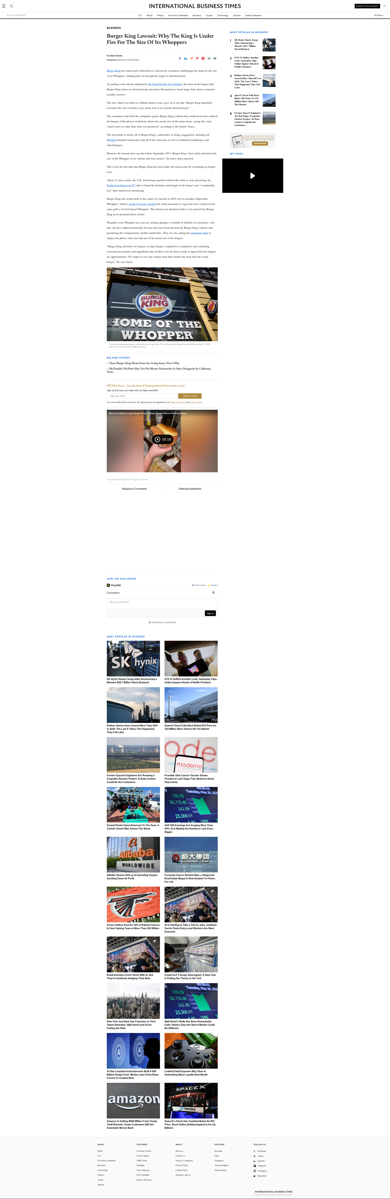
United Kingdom (221, 1165)
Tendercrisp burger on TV (121, 185)
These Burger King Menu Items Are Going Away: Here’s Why (144, 363)
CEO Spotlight (142, 1175)
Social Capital (142, 1156)
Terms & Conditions (184, 1161)
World (149, 15)
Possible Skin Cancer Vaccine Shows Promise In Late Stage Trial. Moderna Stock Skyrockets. (189, 778)
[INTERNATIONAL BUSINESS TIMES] (195, 6)
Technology (223, 15)
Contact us (180, 1156)
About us (179, 1151)
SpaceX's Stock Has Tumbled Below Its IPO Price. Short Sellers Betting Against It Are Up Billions (190, 1124)
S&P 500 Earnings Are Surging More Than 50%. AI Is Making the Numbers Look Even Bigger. (189, 828)
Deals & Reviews (253, 15)
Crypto (209, 15)
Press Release (142, 1170)
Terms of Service (178, 402)
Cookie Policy (182, 1170)
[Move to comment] (215, 58)
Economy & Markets (178, 15)
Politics (160, 15)
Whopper (112, 140)
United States (220, 1170)
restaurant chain (199, 233)
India (216, 1156)
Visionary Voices (143, 1151)
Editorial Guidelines (190, 489)
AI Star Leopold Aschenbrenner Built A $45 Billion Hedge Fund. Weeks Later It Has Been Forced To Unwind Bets (132, 1074)
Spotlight (140, 1165)
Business (197, 15)
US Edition (378, 15)
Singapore (218, 1161)
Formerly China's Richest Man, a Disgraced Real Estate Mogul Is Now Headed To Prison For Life (190, 878)
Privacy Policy (196, 402)
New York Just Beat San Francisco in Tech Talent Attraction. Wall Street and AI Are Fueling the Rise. (131, 1024)
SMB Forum (141, 1161)
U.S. (140, 15)
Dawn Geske (116, 55)
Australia (218, 1151)
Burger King (114, 70)
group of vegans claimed (142, 204)
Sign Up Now (260, 143)
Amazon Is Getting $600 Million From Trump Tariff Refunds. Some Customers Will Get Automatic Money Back (132, 1124)
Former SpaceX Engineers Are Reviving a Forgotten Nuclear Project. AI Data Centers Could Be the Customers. (131, 778)
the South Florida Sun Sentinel (165, 84)
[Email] (209, 58)
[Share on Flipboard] (197, 58)
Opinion (237, 15)
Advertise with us (183, 1175)
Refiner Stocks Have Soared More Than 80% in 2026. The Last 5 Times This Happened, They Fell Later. (132, 729)
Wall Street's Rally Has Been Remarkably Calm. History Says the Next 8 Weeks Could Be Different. (190, 1024)
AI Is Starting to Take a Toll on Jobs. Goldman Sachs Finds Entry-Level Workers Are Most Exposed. (191, 928)
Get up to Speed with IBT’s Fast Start (257, 136)
